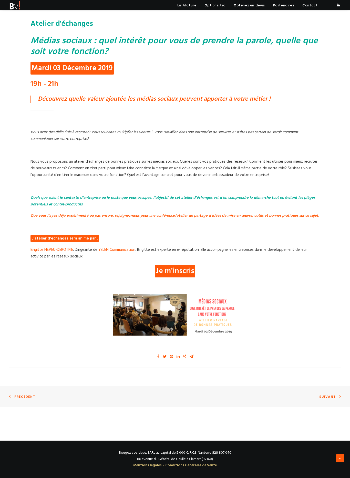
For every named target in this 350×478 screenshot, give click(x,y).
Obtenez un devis (249, 5)
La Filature (187, 5)
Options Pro (214, 5)
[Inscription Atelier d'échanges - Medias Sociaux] (175, 315)
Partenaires (283, 5)
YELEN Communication (116, 250)
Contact (309, 5)
